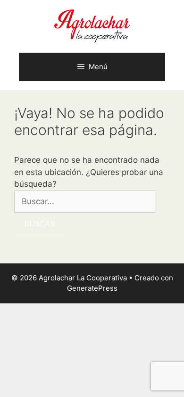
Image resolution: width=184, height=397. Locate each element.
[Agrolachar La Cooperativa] (92, 26)
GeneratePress (92, 288)
